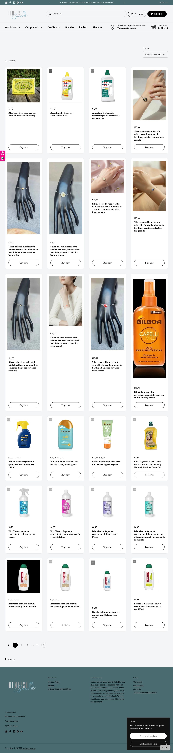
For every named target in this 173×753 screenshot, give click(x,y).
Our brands (137, 682)
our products (138, 685)
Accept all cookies (148, 736)
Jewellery (137, 689)
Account (139, 14)
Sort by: (146, 48)
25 (38, 645)
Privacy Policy (54, 682)
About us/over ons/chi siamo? (145, 692)
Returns (51, 685)
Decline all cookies (148, 743)
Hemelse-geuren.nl (27, 748)
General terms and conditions (59, 689)
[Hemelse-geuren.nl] (18, 14)
